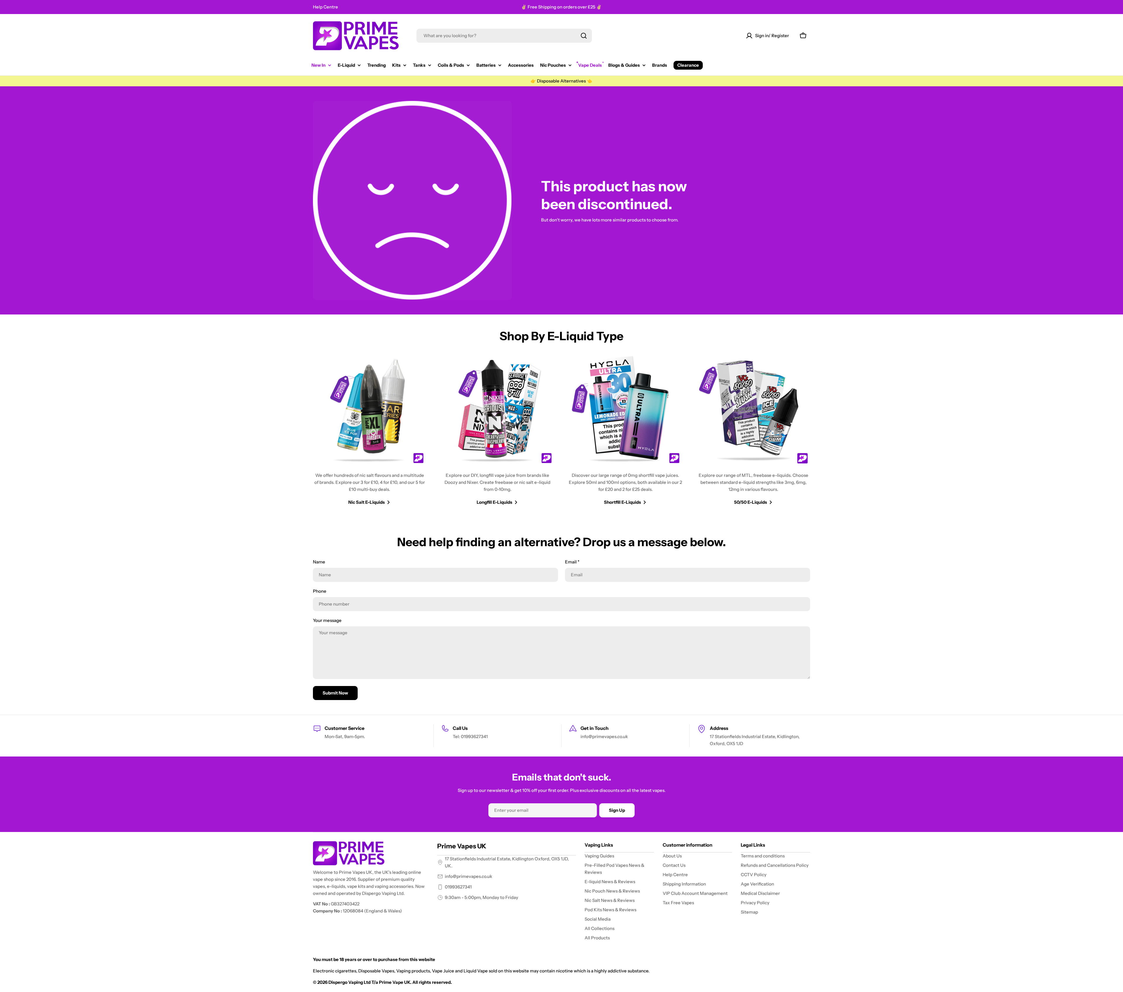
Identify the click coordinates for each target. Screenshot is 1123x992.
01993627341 (458, 887)
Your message (327, 620)
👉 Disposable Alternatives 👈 (561, 81)
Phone (319, 591)
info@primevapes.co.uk (468, 876)
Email (572, 562)
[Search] (583, 35)
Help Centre (325, 7)
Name (319, 562)
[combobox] (504, 36)
